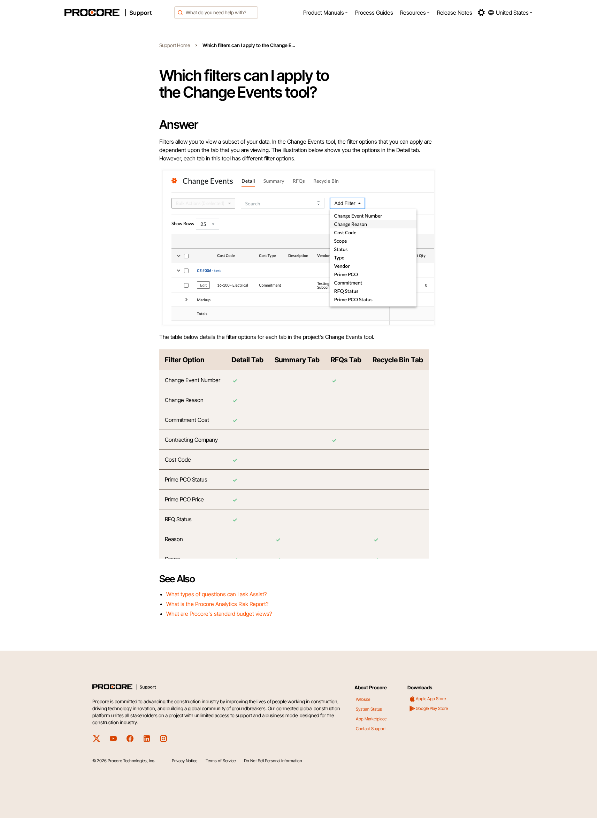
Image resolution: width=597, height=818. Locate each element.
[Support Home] (117, 12)
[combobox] (216, 12)
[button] (325, 12)
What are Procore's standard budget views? (219, 613)
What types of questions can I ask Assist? (216, 594)
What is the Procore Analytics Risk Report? (217, 603)
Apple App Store (431, 698)
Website (363, 699)
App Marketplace (371, 718)
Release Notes (454, 12)
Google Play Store (432, 708)
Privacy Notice (184, 760)
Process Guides (374, 12)
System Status (369, 709)
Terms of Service (221, 760)
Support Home (174, 45)
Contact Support (371, 728)
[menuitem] (325, 12)
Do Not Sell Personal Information (273, 760)
